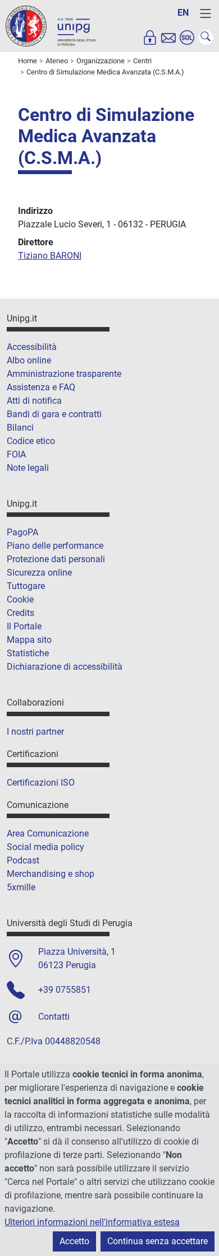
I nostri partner (35, 731)
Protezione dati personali (56, 559)
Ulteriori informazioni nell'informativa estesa (92, 1222)
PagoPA (22, 532)
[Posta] (168, 37)
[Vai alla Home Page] (50, 25)
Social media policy (45, 847)
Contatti (54, 1016)
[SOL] (187, 37)
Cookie (20, 599)
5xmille (21, 887)
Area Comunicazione (48, 833)
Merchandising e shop (50, 874)
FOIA (16, 454)
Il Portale (24, 626)
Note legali (28, 468)
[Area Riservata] (150, 37)
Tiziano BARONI (49, 255)
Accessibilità (32, 347)
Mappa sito (29, 639)
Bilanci (20, 427)
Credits (20, 613)
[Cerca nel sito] (206, 37)
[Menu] (205, 13)
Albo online (29, 360)
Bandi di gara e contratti (54, 414)
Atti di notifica (34, 400)
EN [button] (183, 12)
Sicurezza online (39, 572)
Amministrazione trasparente (64, 373)
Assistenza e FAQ (41, 387)
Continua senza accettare (157, 1241)
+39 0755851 (64, 989)
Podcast (23, 860)
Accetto (74, 1241)
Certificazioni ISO (41, 782)
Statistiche (28, 653)
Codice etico (31, 441)
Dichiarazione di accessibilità (64, 666)
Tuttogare (26, 586)
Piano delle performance (55, 545)
